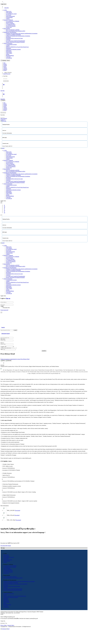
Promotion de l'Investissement (9, 32)
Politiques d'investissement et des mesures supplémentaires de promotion (21, 33)
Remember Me (6, 307)
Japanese (5, 69)
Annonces (8, 39)
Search (3, 327)
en (4, 206)
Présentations (9, 51)
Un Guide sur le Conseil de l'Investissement (15, 40)
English (5, 64)
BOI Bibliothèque (10, 55)
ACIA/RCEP (9, 58)
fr (4, 208)
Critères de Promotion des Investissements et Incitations (18, 35)
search (15, 330)
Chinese (5, 67)
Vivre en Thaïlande (10, 23)
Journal (7, 54)
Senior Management (10, 16)
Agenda (7, 45)
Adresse (8, 18)
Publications (8, 50)
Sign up (8, 298)
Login (2, 306)
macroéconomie (9, 22)
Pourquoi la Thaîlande (8, 19)
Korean (5, 70)
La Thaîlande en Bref (10, 24)
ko (4, 212)
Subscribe (6, 7)
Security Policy (11, 625)
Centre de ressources (7, 43)
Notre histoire (9, 12)
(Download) (17, 510)
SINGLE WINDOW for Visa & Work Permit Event (17, 47)
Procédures (8, 37)
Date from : (3, 339)
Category (3, 346)
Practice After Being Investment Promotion (15, 42)
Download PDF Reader (6, 545)
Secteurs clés (9, 27)
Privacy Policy (4, 625)
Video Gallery (9, 53)
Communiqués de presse (11, 44)
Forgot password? (4, 310)
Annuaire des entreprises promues (13, 49)
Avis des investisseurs (10, 26)
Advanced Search (5, 333)
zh (4, 210)
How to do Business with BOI (12, 29)
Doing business (6, 28)
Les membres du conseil (11, 13)
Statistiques (8, 48)
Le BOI (5, 10)
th (4, 205)
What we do (8, 11)
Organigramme (9, 17)
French (4, 66)
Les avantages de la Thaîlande (12, 21)
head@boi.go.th (6, 73)
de (4, 207)
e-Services (8, 56)
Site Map (2, 90)
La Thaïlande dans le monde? (9, 567)
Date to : (2, 342)
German (5, 65)
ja (4, 211)
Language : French (5, 60)
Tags (2, 349)
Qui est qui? (8, 15)
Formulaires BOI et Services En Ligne (14, 38)
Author (2, 348)
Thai (4, 62)
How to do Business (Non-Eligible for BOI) (15, 31)
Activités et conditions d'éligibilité (13, 34)
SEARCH (44, 350)
